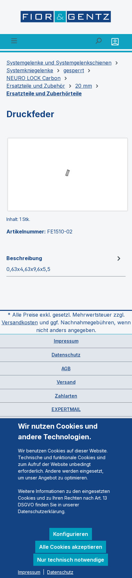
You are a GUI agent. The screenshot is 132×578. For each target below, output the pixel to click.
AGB (66, 368)
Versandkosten (20, 322)
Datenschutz (66, 354)
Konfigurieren (70, 534)
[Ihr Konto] (116, 41)
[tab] (64, 263)
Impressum (66, 341)
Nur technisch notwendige (70, 559)
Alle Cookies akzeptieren (70, 547)
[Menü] (14, 40)
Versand (66, 382)
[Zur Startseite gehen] (66, 18)
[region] (66, 174)
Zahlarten (66, 395)
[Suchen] (98, 40)
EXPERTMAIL (66, 409)
